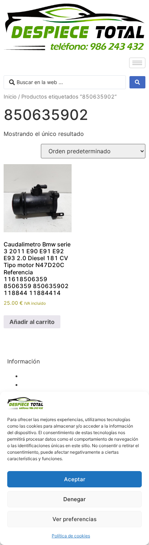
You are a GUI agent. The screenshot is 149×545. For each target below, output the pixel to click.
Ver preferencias (74, 519)
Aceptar (74, 479)
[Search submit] (137, 82)
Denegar (74, 499)
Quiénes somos (42, 375)
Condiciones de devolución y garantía (73, 384)
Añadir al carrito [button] (32, 321)
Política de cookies (71, 535)
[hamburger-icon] (137, 63)
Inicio (10, 96)
